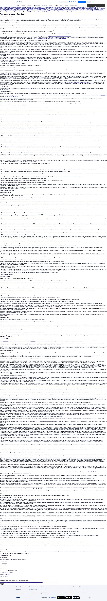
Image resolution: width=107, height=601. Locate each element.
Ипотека (50, 5)
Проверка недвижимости (83, 588)
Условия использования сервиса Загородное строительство (43, 8)
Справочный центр (19, 586)
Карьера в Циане (19, 589)
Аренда (17, 5)
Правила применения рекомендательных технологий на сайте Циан (34, 9)
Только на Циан (63, 10)
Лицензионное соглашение (18, 7)
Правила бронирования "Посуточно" (65, 11)
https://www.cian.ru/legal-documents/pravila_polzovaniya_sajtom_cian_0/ (79, 82)
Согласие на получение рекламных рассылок (80, 11)
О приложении (53, 597)
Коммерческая (44, 5)
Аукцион (55, 586)
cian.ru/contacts (5, 341)
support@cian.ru (102, 95)
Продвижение (44, 588)
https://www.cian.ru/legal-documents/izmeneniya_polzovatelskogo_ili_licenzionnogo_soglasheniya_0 (45, 200)
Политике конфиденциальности (83, 592)
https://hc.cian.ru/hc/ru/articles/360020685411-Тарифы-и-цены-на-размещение (52, 38)
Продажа (23, 5)
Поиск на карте (44, 586)
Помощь (55, 588)
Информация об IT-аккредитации (52, 11)
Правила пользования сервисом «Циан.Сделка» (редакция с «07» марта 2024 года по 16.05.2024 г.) (64, 9)
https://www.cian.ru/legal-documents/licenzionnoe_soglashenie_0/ (59, 36)
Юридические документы (33, 586)
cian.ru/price (35, 38)
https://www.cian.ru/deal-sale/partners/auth (15, 122)
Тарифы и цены (19, 588)
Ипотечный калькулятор (71, 588)
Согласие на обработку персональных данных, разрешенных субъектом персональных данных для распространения (75, 8)
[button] (104, 5)
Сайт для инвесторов (33, 589)
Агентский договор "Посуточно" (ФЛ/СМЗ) (38, 11)
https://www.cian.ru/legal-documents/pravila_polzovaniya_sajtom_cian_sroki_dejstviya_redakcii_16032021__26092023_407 (21, 582)
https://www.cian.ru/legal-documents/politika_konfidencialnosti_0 (87, 471)
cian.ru (22, 25)
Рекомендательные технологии (46, 593)
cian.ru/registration (63, 111)
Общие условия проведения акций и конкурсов (13, 9)
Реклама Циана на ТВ (70, 586)
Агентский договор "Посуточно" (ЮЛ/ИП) (23, 11)
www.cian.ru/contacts (14, 96)
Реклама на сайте (32, 588)
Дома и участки (37, 5)
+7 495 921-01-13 (6, 574)
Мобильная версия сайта (45, 597)
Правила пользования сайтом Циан (6, 7)
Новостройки (29, 5)
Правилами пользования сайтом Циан (27, 592)
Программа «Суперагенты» (84, 586)
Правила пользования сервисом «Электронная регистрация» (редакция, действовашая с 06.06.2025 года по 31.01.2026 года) (37, 10)
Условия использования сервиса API (25, 8)
